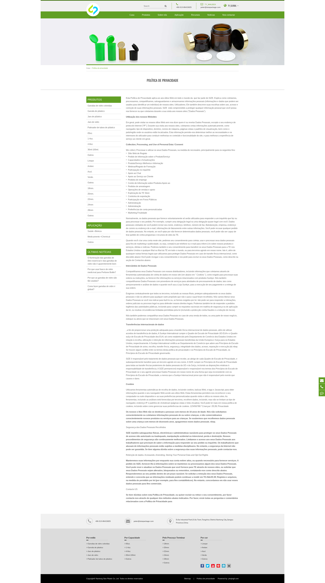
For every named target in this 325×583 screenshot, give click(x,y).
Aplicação (179, 15)
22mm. (91, 199)
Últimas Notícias (99, 252)
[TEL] (322, 387)
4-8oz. (90, 144)
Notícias (211, 15)
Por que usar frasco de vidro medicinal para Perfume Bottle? (102, 270)
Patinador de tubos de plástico (101, 127)
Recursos (195, 15)
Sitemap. (187, 579)
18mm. (91, 188)
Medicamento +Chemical (99, 237)
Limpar (91, 161)
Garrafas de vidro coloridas (100, 106)
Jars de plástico (95, 117)
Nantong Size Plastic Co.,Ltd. (107, 579)
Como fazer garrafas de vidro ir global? (101, 287)
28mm (90, 210)
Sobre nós (162, 15)
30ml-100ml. (93, 150)
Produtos (146, 15)
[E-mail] (322, 380)
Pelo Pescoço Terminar (173, 538)
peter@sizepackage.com (211, 5)
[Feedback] (322, 393)
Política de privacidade (100, 68)
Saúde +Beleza (95, 231)
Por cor (204, 538)
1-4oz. (90, 139)
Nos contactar (228, 15)
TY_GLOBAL (232, 5)
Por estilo (90, 538)
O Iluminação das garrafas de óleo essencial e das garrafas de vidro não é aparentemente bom (102, 261)
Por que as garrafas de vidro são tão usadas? (102, 279)
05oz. (90, 133)
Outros (91, 155)
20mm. (91, 194)
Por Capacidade (132, 538)
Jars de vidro (93, 122)
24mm (90, 205)
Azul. (90, 172)
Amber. (91, 166)
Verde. (90, 177)
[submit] (164, 6)
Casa (131, 15)
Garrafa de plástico (96, 111)
